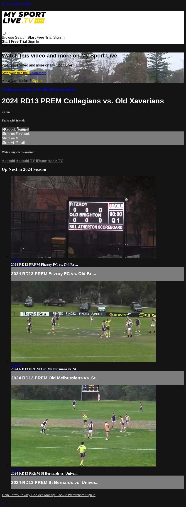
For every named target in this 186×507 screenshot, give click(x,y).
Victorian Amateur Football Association (38, 89)
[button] (4, 33)
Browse (8, 37)
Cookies (37, 495)
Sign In (33, 41)
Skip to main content (16, 4)
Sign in (59, 37)
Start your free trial (15, 73)
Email (24, 129)
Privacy (25, 495)
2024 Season (34, 169)
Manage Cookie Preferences (64, 495)
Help (6, 495)
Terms (15, 495)
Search (21, 37)
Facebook (9, 129)
